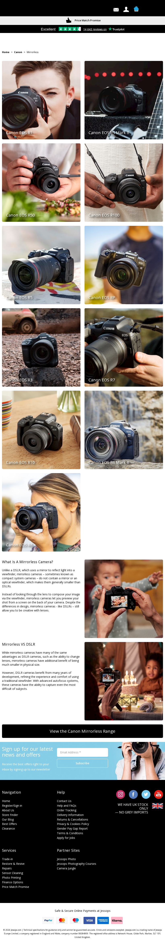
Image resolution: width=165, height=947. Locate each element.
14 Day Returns (87, 20)
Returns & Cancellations (72, 819)
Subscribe (82, 763)
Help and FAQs (66, 805)
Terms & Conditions (70, 833)
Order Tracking (66, 810)
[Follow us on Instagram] (120, 794)
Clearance (8, 828)
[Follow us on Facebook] (133, 794)
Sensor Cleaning (12, 873)
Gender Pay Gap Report (72, 828)
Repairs (7, 868)
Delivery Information (70, 815)
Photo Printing (11, 877)
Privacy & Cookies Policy (73, 824)
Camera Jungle (66, 868)
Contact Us (64, 801)
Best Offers (9, 824)
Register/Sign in (12, 805)
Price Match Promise (15, 887)
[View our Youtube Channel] (158, 794)
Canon (18, 52)
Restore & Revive (13, 864)
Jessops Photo (66, 859)
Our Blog (8, 819)
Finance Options (12, 882)
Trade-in (7, 859)
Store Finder (10, 815)
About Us (8, 810)
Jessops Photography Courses (76, 864)
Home (5, 52)
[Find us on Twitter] (146, 794)
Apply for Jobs (66, 838)
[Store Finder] (18, 9)
